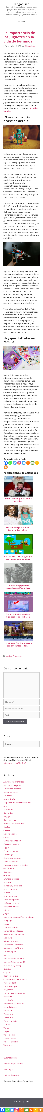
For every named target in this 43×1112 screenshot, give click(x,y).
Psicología (8, 1000)
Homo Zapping (10, 889)
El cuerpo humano (11, 851)
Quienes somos (10, 1057)
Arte (5, 806)
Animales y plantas (12, 788)
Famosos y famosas (12, 858)
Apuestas (7, 795)
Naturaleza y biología (13, 965)
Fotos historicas (10, 861)
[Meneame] (28, 463)
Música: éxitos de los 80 (14, 958)
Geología (7, 872)
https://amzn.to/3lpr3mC (14, 763)
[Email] (33, 463)
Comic (6, 837)
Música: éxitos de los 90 (14, 962)
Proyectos (17, 656)
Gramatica (8, 875)
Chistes (6, 827)
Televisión (8, 1017)
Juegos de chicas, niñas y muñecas (18, 917)
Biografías (8, 813)
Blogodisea (21, 4)
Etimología (8, 854)
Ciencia (6, 830)
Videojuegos (9, 1034)
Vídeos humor (9, 1038)
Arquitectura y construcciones (17, 802)
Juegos (6, 913)
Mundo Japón (9, 951)
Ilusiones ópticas (11, 899)
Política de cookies (11, 1075)
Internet (7, 910)
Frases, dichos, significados (15, 865)
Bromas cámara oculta (13, 823)
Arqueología (9, 799)
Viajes (6, 1031)
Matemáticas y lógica (13, 931)
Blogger (7, 816)
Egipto (6, 847)
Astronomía (8, 809)
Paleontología (9, 982)
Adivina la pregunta (12, 785)
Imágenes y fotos (11, 906)
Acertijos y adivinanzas (13, 781)
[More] (6, 467)
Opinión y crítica (10, 976)
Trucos (6, 1024)
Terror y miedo (10, 1021)
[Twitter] (15, 463)
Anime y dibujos (10, 792)
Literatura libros (10, 927)
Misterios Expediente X (13, 934)
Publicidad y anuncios (13, 1003)
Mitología (7, 937)
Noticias (7, 969)
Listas (6, 924)
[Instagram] (19, 463)
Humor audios (10, 896)
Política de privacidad (13, 1063)
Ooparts (7, 972)
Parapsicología (10, 986)
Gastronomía (9, 868)
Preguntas (8, 989)
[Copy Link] (37, 463)
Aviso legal (8, 1069)
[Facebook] (6, 463)
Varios (9, 656)
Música (6, 955)
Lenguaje (7, 920)
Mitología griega (11, 941)
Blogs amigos (9, 820)
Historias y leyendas (12, 885)
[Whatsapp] (10, 463)
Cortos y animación (12, 840)
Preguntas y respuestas (14, 993)
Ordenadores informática (15, 979)
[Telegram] (24, 463)
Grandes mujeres (11, 878)
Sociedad (7, 1010)
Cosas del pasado (11, 844)
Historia (7, 882)
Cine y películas (10, 833)
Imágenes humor (11, 903)
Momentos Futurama (13, 944)
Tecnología (8, 1014)
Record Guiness (10, 1007)
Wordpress (8, 1045)
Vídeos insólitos (10, 1041)
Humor (6, 892)
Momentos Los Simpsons (14, 948)
